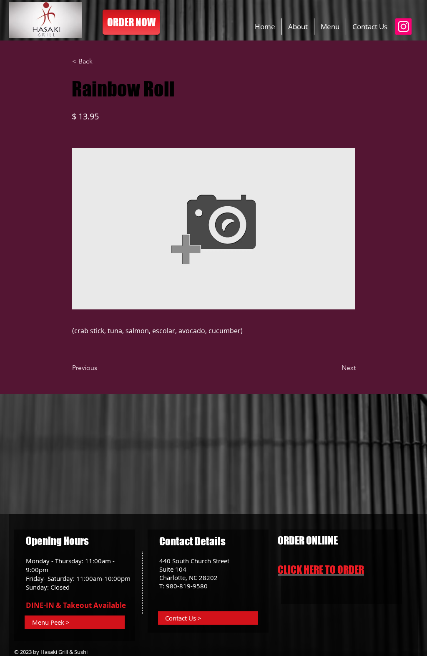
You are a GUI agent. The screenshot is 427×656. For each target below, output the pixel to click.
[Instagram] (403, 26)
